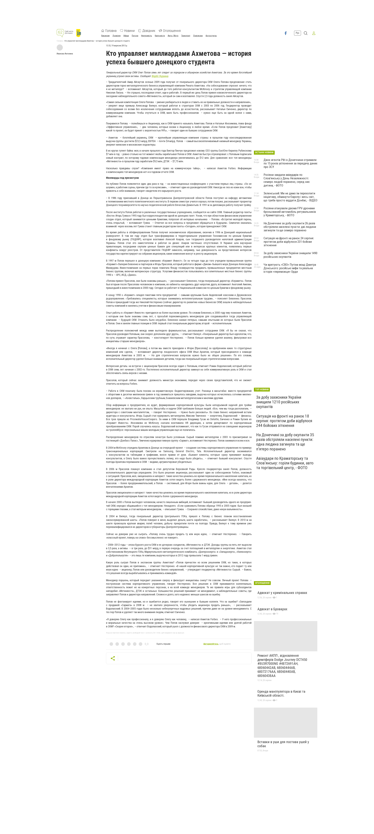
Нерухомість (146, 35)
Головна (111, 30)
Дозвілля (116, 35)
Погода (135, 35)
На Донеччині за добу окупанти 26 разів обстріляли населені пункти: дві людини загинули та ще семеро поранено (290, 227)
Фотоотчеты (211, 35)
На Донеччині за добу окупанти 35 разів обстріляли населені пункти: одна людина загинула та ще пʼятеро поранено (285, 441)
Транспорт (185, 35)
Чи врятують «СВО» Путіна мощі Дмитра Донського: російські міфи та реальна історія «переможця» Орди (290, 268)
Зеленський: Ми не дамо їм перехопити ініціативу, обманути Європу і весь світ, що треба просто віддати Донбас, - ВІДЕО (290, 197)
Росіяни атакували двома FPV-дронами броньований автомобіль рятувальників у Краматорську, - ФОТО (290, 211)
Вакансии (105, 35)
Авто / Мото (173, 35)
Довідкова (198, 35)
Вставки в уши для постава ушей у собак (283, 744)
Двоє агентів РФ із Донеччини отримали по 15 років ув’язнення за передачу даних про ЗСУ (290, 163)
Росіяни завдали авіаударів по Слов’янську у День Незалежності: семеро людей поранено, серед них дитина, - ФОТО (287, 180)
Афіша (126, 35)
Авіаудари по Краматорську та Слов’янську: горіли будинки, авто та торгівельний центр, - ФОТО (285, 463)
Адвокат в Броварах (272, 609)
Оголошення (172, 30)
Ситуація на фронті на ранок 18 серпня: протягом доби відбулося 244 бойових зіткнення (284, 421)
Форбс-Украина (159, 76)
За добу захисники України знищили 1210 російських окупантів (278, 402)
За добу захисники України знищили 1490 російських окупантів (290, 254)
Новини (129, 30)
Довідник (148, 30)
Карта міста (160, 35)
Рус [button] (297, 33)
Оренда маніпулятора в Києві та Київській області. (281, 693)
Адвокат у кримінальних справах (282, 593)
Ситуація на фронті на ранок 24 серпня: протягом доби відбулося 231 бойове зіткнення (289, 241)
